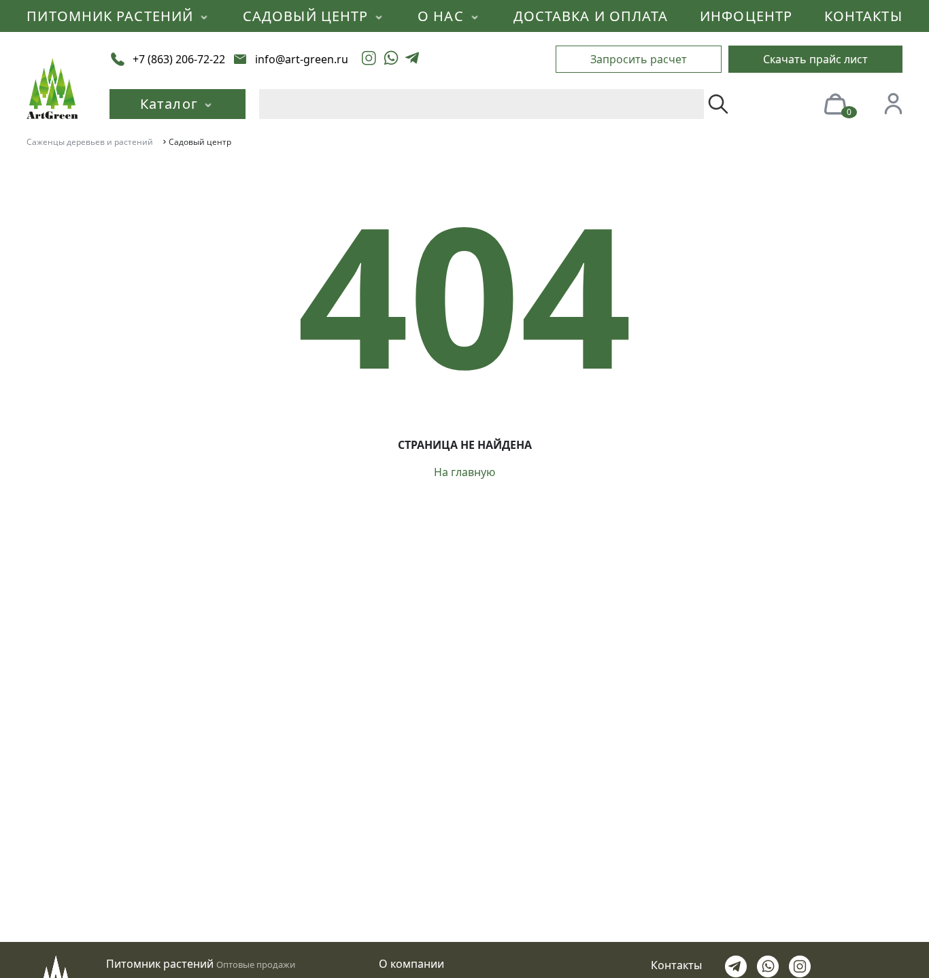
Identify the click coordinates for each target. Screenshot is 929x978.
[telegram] (412, 59)
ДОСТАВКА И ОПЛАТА (591, 16)
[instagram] (369, 59)
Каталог (170, 104)
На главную (464, 472)
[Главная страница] (52, 87)
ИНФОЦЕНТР (746, 16)
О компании (411, 963)
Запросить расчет (638, 59)
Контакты (676, 965)
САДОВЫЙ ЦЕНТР (307, 16)
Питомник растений (160, 963)
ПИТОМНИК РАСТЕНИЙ (112, 16)
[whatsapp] (391, 59)
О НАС (443, 16)
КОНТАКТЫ (863, 16)
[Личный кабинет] (893, 102)
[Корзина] (835, 103)
